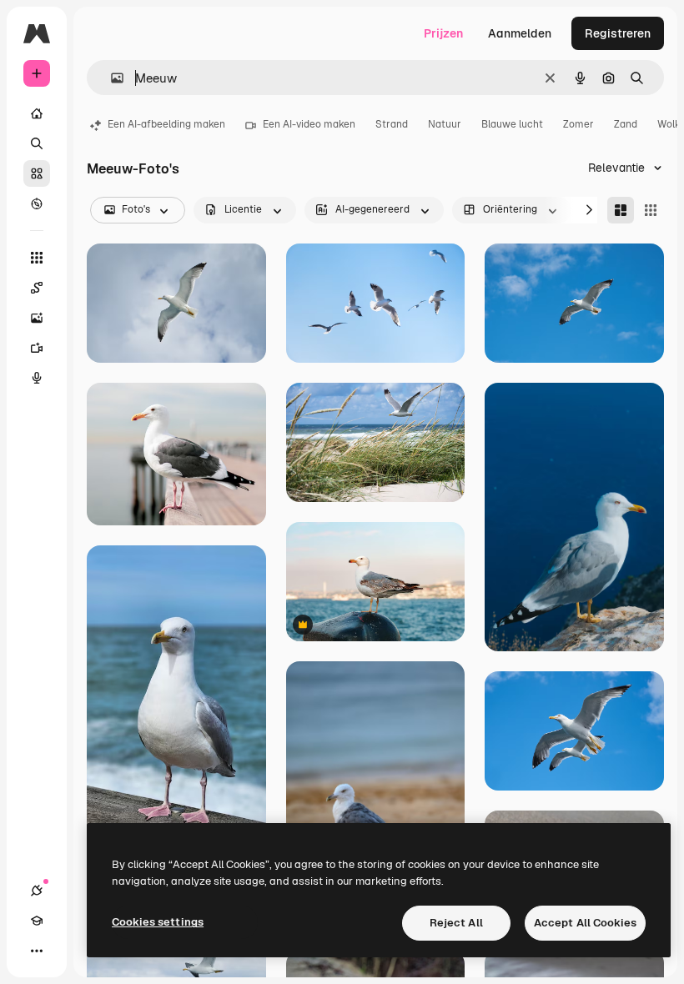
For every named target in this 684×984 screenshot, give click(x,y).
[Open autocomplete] (110, 78)
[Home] (36, 113)
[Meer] (36, 950)
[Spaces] (36, 287)
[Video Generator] (36, 347)
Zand (625, 124)
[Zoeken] (36, 143)
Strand (391, 124)
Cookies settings (158, 922)
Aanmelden (519, 33)
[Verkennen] (36, 203)
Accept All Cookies (585, 923)
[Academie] (36, 920)
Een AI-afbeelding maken (166, 124)
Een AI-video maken (309, 124)
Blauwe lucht (512, 124)
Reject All (456, 923)
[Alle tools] (36, 257)
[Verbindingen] (36, 890)
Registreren (618, 33)
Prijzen (443, 33)
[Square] (650, 210)
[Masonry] (620, 210)
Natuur (444, 124)
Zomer (578, 124)
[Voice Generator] (36, 377)
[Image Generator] (36, 317)
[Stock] (36, 173)
